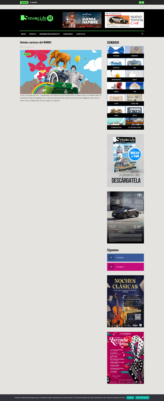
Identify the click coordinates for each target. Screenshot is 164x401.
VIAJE (134, 68)
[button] (140, 2)
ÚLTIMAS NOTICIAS (116, 127)
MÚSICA (135, 115)
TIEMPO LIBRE (134, 103)
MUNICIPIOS (134, 56)
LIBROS (116, 115)
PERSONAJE (116, 56)
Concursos (68, 34)
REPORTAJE (27, 54)
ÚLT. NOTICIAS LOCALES (134, 127)
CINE (135, 91)
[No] (161, 398)
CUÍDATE (116, 91)
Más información (142, 397)
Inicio (23, 34)
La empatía (33, 2)
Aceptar (130, 397)
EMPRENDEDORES (116, 80)
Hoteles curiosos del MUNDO (35, 42)
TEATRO (116, 103)
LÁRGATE (134, 80)
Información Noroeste (49, 34)
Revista (32, 34)
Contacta (80, 34)
